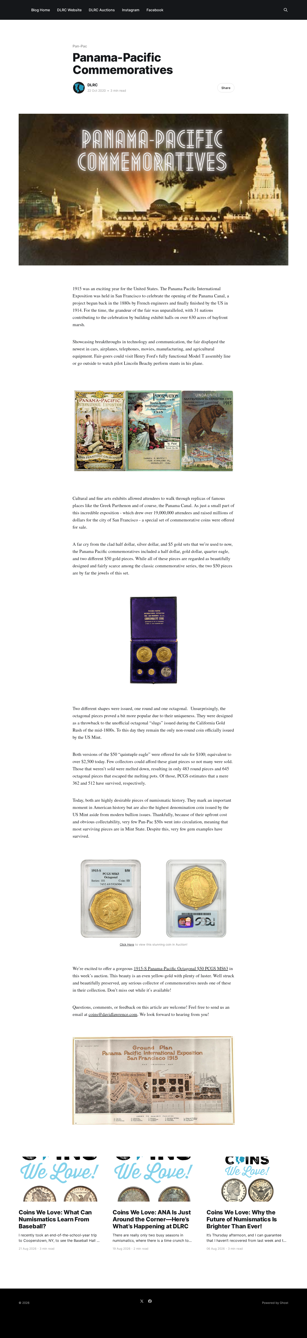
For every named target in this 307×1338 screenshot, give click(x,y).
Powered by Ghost (275, 1303)
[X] (142, 1301)
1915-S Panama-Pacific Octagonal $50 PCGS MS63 (181, 968)
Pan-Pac (80, 46)
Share (225, 88)
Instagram (130, 10)
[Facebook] (150, 1301)
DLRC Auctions (102, 10)
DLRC (92, 85)
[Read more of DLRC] (79, 87)
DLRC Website (69, 10)
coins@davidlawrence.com (113, 1014)
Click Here (127, 944)
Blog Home (40, 10)
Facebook (155, 10)
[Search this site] (285, 9)
